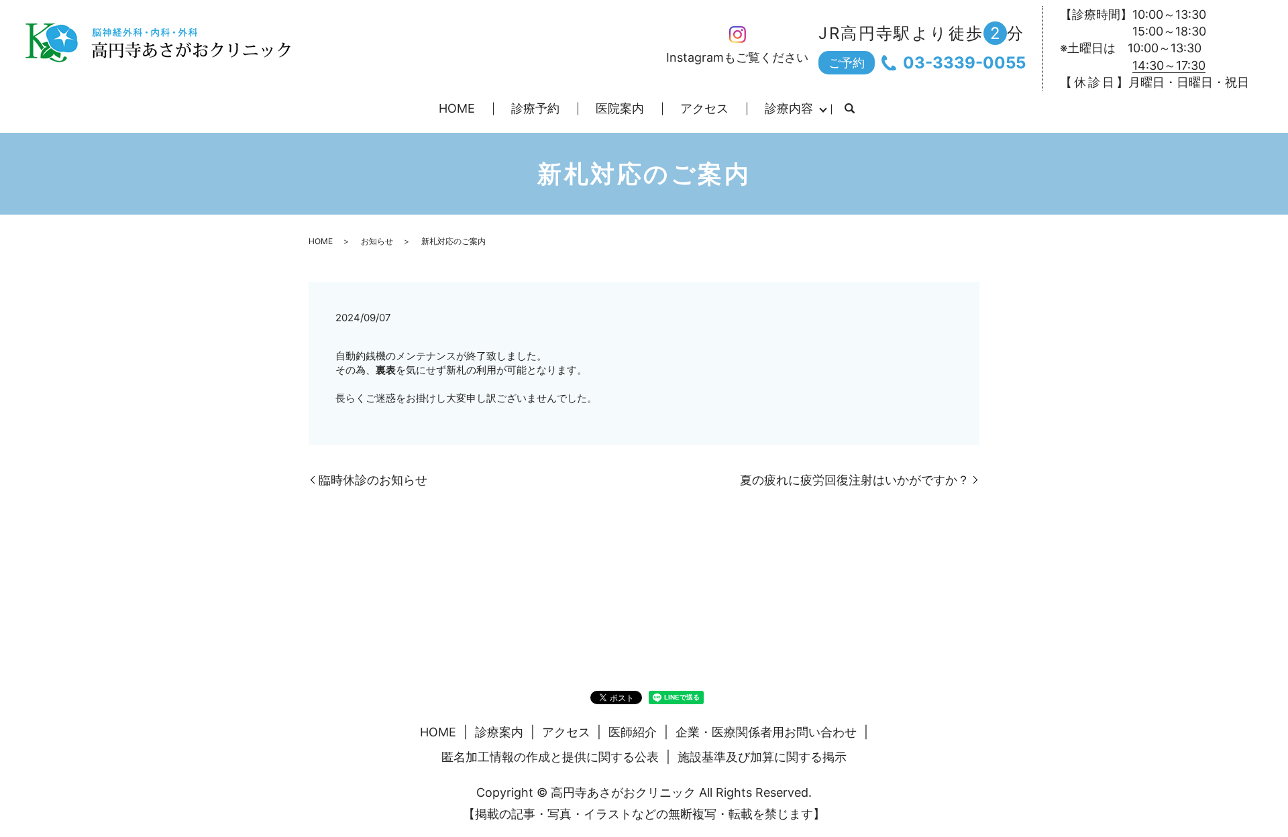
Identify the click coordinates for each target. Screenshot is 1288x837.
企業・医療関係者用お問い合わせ (766, 732)
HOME (457, 108)
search (849, 109)
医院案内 (620, 108)
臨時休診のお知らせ (373, 480)
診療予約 (535, 108)
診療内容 (789, 108)
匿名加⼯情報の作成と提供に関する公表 (550, 757)
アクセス (704, 108)
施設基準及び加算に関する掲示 (762, 757)
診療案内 (499, 732)
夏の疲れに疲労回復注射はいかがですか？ (854, 480)
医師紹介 (632, 732)
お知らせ (377, 241)
